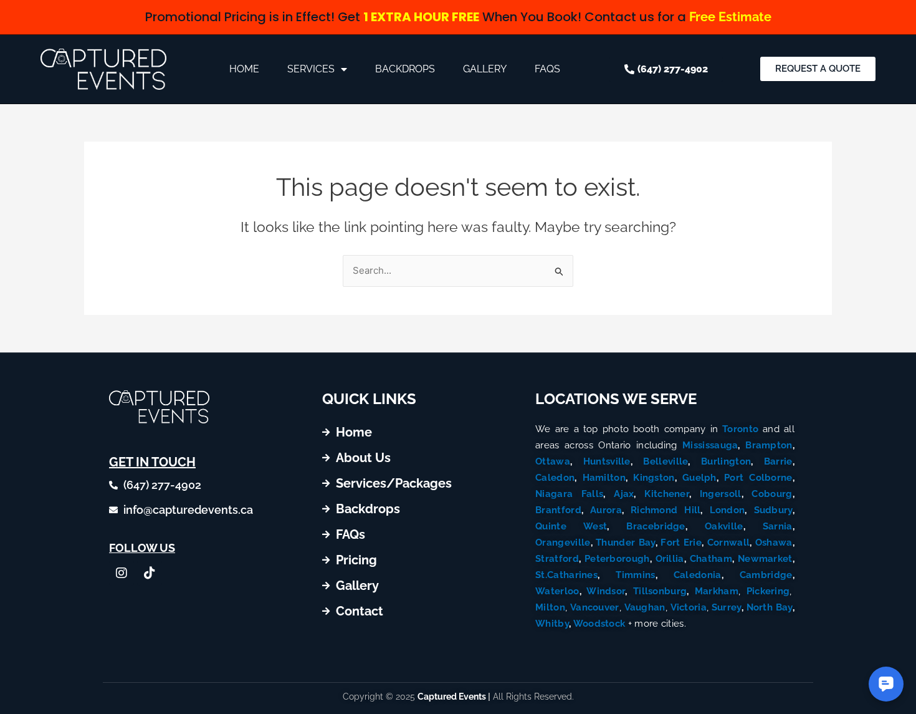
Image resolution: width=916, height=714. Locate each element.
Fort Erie (681, 542)
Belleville (665, 461)
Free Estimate (730, 16)
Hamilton (604, 477)
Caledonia (698, 575)
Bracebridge (655, 526)
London (727, 510)
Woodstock (599, 623)
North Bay (770, 607)
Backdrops (405, 69)
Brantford (558, 510)
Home (244, 69)
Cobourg (771, 493)
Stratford (557, 558)
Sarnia (778, 526)
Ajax (624, 493)
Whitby (552, 623)
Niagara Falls (569, 493)
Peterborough (617, 558)
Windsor (605, 591)
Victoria (688, 607)
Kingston (653, 477)
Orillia (670, 558)
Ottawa (552, 461)
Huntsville (607, 461)
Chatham (711, 558)
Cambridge (766, 575)
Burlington (726, 461)
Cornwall (728, 542)
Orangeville (562, 542)
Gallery (485, 69)
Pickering (768, 591)
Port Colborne (758, 477)
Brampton (768, 445)
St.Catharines (566, 575)
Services (311, 69)
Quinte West (571, 526)
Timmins (635, 575)
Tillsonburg (660, 591)
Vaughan (645, 607)
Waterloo (557, 591)
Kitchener (666, 493)
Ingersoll (721, 493)
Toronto (740, 429)
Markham (716, 591)
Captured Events (451, 697)
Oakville (724, 526)
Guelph (699, 477)
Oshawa (774, 542)
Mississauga (710, 445)
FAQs (547, 69)
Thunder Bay (625, 542)
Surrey (727, 607)
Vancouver (594, 607)
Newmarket (765, 558)
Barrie (778, 461)
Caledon (555, 477)
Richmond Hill (665, 510)
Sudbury (773, 510)
